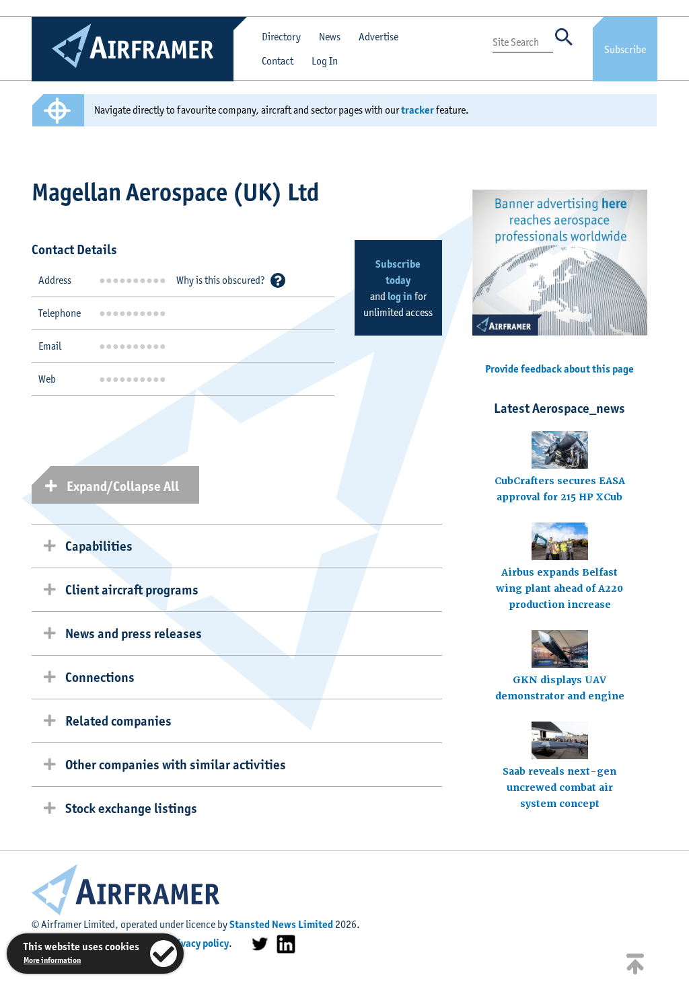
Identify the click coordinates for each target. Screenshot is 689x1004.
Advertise (378, 36)
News (329, 36)
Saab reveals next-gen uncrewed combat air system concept (559, 787)
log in (400, 296)
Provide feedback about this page (559, 368)
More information (52, 960)
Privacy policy (198, 943)
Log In (325, 60)
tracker (417, 110)
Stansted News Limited (281, 924)
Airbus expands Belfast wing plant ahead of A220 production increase (559, 588)
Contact (277, 60)
